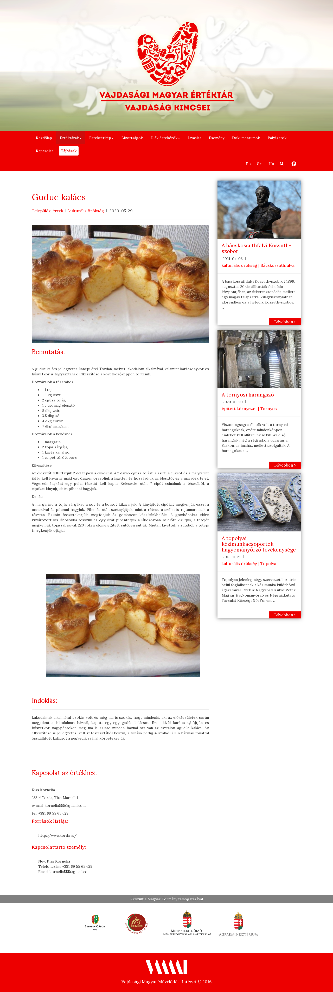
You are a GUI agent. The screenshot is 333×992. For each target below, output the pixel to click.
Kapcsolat (44, 150)
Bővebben (284, 321)
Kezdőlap (44, 137)
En (248, 163)
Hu (271, 163)
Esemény (216, 137)
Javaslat (194, 137)
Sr (259, 163)
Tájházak (68, 150)
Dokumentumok (246, 137)
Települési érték (47, 210)
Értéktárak (69, 137)
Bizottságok (132, 137)
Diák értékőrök (164, 137)
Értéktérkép (100, 137)
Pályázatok (277, 137)
